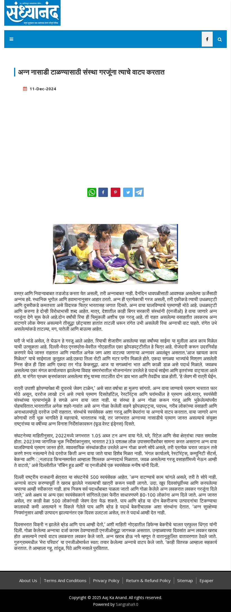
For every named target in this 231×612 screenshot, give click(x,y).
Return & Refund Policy (148, 580)
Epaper (206, 580)
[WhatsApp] (91, 192)
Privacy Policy (106, 580)
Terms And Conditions (65, 580)
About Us (28, 580)
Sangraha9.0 (127, 604)
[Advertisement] (115, 137)
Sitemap (185, 580)
